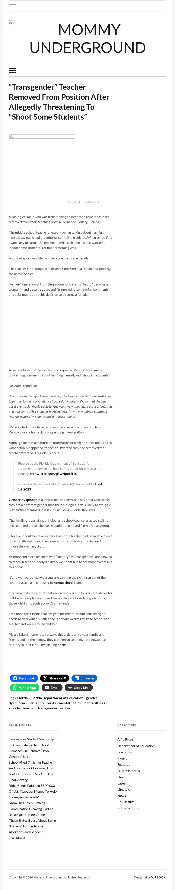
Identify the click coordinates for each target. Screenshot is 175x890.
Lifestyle (123, 789)
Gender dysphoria (23, 500)
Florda (22, 698)
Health (122, 777)
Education (124, 752)
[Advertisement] (61, 332)
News (121, 795)
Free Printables (128, 771)
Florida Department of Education (57, 698)
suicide (14, 708)
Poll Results (125, 802)
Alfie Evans (125, 739)
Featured (123, 764)
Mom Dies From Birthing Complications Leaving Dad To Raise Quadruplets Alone (31, 808)
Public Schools (128, 808)
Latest (122, 783)
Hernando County (42, 703)
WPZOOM (158, 877)
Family (122, 758)
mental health (70, 703)
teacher (29, 708)
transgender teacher (54, 708)
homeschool (63, 582)
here (61, 645)
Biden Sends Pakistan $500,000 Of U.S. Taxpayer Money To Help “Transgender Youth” (33, 791)
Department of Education (136, 746)
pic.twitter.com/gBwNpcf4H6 (53, 473)
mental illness (94, 703)
